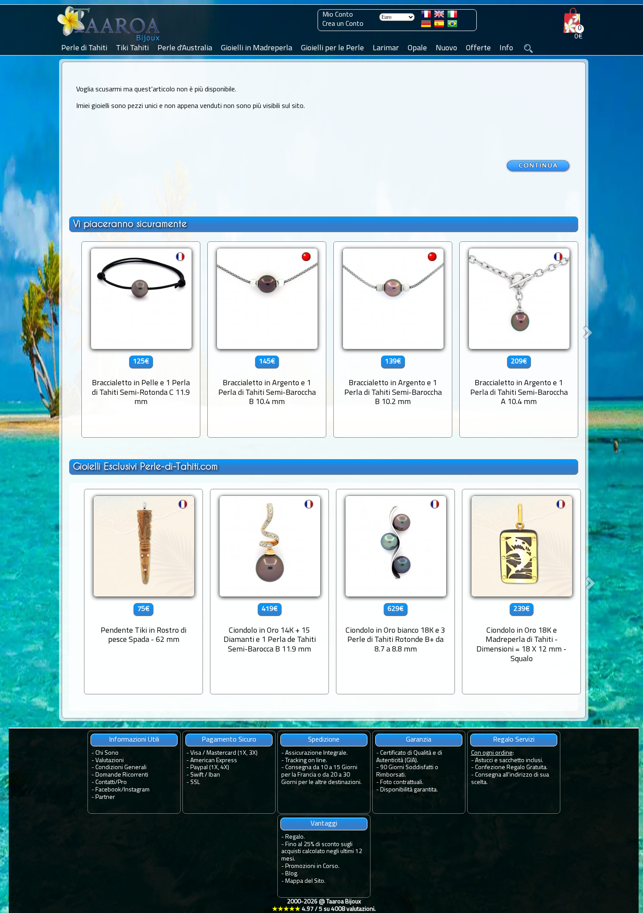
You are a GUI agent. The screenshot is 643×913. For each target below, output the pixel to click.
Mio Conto (337, 14)
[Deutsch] (426, 25)
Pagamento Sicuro (229, 739)
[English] (439, 15)
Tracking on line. (306, 760)
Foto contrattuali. (401, 782)
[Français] (426, 15)
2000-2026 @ (324, 906)
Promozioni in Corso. (312, 866)
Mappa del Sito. (305, 881)
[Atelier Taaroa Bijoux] (109, 42)
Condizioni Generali (121, 767)
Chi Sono (107, 753)
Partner (105, 797)
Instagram (137, 790)
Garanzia (418, 739)
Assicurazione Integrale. (316, 753)
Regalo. (295, 837)
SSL (195, 782)
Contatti (105, 782)
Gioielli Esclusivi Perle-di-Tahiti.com (145, 466)
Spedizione (323, 739)
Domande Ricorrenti (121, 775)
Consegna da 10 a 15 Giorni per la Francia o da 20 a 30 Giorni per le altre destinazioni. (321, 775)
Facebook (108, 790)
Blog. (291, 874)
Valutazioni (109, 760)
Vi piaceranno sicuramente (130, 224)
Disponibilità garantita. (409, 790)
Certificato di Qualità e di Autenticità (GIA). (409, 757)
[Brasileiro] (452, 25)
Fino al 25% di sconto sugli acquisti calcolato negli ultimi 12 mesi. (321, 852)
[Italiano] (452, 15)
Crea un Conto (342, 24)
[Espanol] (439, 25)
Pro (122, 782)
